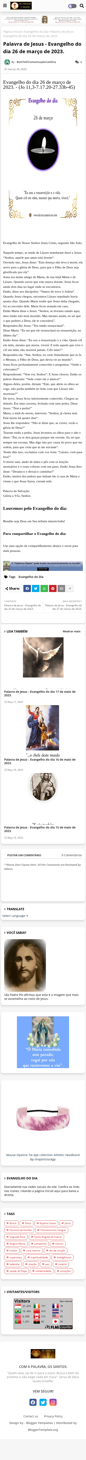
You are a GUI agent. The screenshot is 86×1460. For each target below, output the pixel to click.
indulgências (64, 1257)
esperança (16, 1257)
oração (32, 1264)
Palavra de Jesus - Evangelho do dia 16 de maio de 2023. (40, 761)
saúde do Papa (18, 1271)
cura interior (33, 1250)
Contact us (30, 1416)
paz (47, 1264)
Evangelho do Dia (36, 32)
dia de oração (57, 1250)
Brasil (13, 1223)
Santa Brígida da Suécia (48, 1237)
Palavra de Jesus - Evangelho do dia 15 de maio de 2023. (40, 829)
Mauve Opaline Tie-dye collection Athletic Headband (43, 1155)
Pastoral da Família (21, 1230)
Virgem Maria (17, 1243)
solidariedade (43, 1271)
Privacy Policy (53, 1416)
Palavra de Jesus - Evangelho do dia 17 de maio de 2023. (40, 693)
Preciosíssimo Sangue (53, 1230)
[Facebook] (27, 588)
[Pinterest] (53, 588)
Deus (28, 1223)
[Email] (61, 588)
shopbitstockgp (45, 1159)
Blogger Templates (39, 1423)
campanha (40, 1243)
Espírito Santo (48, 1223)
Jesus (68, 1223)
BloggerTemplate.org (43, 1430)
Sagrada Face (17, 1237)
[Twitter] (35, 588)
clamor (59, 1243)
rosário (62, 1264)
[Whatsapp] (44, 588)
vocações (65, 1271)
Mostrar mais (71, 631)
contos (13, 1250)
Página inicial (12, 32)
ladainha (15, 1264)
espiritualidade (39, 1257)
